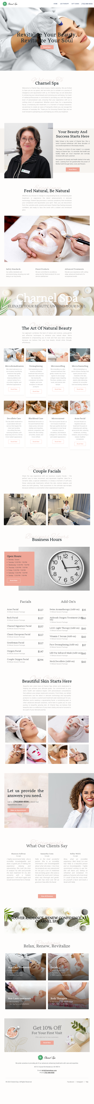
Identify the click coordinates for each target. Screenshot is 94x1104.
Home (55, 3)
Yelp (87, 1082)
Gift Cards (75, 3)
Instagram (79, 1082)
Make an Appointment (18, 810)
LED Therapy (64, 3)
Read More (73, 169)
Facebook (70, 1082)
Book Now (47, 47)
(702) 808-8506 (87, 4)
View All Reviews (47, 896)
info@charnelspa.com (49, 1070)
